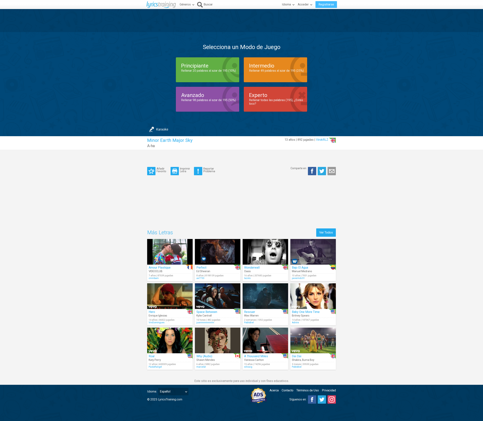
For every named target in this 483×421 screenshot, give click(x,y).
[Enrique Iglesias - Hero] (170, 296)
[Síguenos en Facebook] (312, 399)
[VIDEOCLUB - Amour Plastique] (170, 252)
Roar (152, 356)
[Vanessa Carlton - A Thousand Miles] (265, 340)
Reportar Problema (209, 170)
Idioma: (152, 391)
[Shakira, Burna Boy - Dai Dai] (313, 340)
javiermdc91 (298, 278)
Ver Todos (326, 232)
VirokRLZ (322, 139)
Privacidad (329, 390)
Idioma (286, 4)
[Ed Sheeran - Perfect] (217, 252)
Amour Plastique (160, 267)
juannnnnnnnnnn (205, 322)
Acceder (303, 4)
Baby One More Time (306, 312)
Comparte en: (299, 168)
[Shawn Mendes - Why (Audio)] (217, 340)
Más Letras (160, 232)
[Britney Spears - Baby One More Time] (313, 296)
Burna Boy (308, 359)
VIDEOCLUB (155, 271)
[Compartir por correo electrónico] (332, 171)
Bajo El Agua (300, 267)
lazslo (247, 278)
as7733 (200, 278)
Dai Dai (296, 356)
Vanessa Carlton (254, 359)
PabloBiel (249, 322)
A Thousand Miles (256, 356)
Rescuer (249, 312)
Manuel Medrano (302, 271)
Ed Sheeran (203, 271)
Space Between (206, 312)
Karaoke (162, 129)
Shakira (296, 359)
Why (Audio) (204, 356)
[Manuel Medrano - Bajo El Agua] (313, 252)
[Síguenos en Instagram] (332, 399)
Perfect (201, 267)
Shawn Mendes (205, 359)
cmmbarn (154, 278)
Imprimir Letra (185, 170)
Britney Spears (300, 315)
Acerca (274, 390)
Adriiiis (295, 322)
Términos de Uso (307, 390)
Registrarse (326, 4)
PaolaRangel (155, 367)
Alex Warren (251, 315)
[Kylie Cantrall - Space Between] (217, 296)
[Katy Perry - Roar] (170, 340)
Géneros (185, 4)
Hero (152, 312)
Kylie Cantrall (204, 315)
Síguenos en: (297, 399)
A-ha (151, 146)
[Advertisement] (241, 20)
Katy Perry (155, 359)
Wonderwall (252, 267)
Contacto (287, 390)
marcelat (201, 367)
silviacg (248, 367)
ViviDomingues (157, 322)
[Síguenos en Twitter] (322, 399)
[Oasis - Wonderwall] (265, 252)
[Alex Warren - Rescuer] (265, 296)
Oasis (247, 271)
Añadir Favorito (161, 170)
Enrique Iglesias (158, 315)
